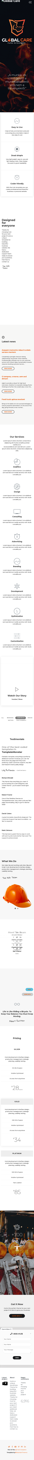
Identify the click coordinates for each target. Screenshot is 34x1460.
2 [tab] (17, 908)
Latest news (9, 341)
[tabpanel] (17, 894)
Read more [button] (8, 368)
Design (30, 717)
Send (17, 1357)
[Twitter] (17, 944)
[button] (17, 689)
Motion (10, 720)
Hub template (21, 1450)
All (2, 717)
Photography (21, 720)
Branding (10, 717)
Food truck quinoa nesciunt (13, 399)
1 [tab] (15, 908)
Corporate (20, 717)
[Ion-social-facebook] (13, 944)
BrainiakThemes (22, 1452)
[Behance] (20, 944)
